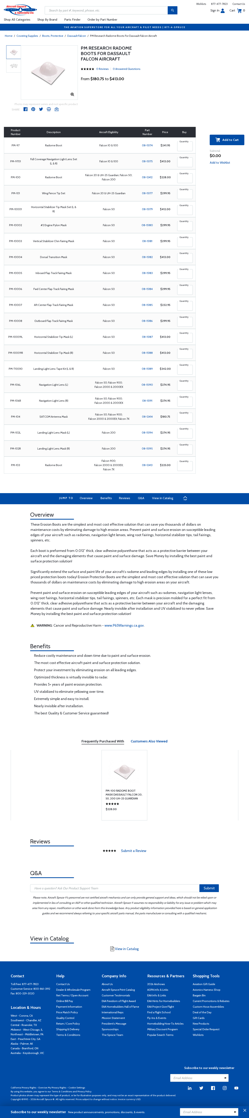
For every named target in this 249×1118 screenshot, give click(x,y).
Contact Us (238, 3)
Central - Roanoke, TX (24, 1025)
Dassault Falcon (76, 36)
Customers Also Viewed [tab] (149, 741)
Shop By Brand (47, 19)
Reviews (124, 498)
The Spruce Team (112, 1035)
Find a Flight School (159, 1012)
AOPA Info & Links (157, 990)
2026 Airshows (156, 984)
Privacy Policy (84, 1091)
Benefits (106, 498)
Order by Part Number (102, 19)
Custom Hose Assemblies (208, 1006)
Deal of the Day (202, 1012)
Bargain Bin (199, 995)
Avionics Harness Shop (206, 990)
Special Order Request (206, 1029)
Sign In (214, 10)
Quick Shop (124, 810)
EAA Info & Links (156, 995)
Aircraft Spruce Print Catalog (118, 990)
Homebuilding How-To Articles (165, 1023)
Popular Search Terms (160, 1035)
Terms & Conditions (68, 1035)
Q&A (141, 498)
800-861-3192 (41, 989)
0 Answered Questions (126, 69)
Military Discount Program (162, 1029)
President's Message (114, 1023)
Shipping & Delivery (67, 1029)
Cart (237, 10)
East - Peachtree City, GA (25, 1039)
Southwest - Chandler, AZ (26, 1020)
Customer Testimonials (116, 995)
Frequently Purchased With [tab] (103, 741)
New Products (201, 1023)
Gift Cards (199, 1018)
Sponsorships (110, 1029)
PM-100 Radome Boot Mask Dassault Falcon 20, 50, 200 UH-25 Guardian (124, 794)
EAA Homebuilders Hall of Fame (120, 1006)
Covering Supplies (27, 36)
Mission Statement (113, 1018)
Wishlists (201, 3)
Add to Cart (229, 140)
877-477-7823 (219, 3)
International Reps (113, 1012)
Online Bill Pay (64, 1001)
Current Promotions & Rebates (211, 1001)
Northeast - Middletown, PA (27, 1034)
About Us (107, 984)
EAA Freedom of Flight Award (119, 1001)
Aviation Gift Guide (204, 984)
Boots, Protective (52, 36)
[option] (49, 72)
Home (8, 36)
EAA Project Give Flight (160, 1006)
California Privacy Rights (23, 1087)
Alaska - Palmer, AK (22, 1043)
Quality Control (65, 1018)
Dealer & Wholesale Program (73, 990)
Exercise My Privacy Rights (52, 1087)
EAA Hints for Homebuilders (163, 1001)
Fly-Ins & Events (156, 1018)
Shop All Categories (17, 19)
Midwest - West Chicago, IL (27, 1029)
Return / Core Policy (68, 1023)
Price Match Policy (67, 1012)
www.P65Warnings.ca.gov (124, 625)
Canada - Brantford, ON (24, 1048)
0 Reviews (102, 69)
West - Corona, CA (22, 1015)
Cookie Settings (76, 1087)
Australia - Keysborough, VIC (27, 1053)
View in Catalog (162, 498)
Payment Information (69, 1006)
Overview (86, 498)
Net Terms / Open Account (72, 995)
